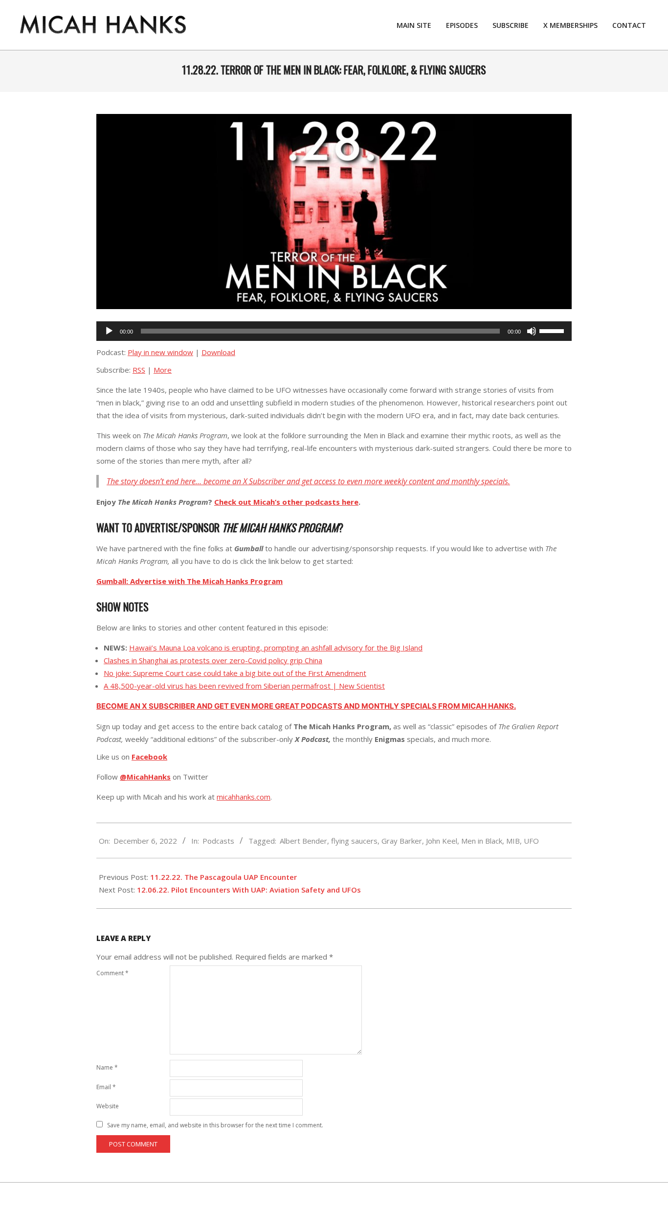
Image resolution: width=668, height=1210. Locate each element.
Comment (112, 973)
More (163, 370)
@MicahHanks (145, 777)
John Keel (441, 841)
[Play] (109, 331)
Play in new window (160, 352)
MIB (513, 841)
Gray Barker (401, 841)
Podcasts (218, 841)
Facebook (149, 757)
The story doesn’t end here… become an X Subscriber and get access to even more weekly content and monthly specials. (308, 481)
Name (107, 1067)
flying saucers (354, 841)
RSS (139, 370)
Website (107, 1106)
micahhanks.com (243, 797)
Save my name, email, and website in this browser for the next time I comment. (215, 1125)
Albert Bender (303, 841)
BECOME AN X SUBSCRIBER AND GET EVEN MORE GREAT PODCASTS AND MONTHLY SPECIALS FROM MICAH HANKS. (306, 706)
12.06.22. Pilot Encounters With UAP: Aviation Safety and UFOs (249, 890)
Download (218, 352)
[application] (334, 331)
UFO (531, 841)
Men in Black (481, 841)
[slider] (553, 330)
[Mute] (531, 331)
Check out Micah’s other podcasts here (286, 502)
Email (106, 1087)
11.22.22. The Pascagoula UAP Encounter (223, 877)
